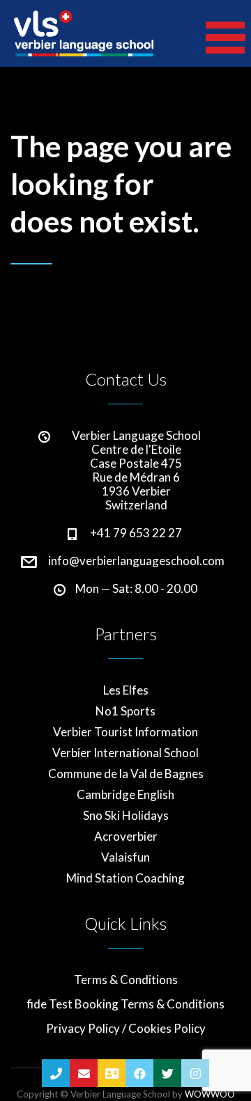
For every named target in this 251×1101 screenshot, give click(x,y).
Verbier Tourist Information (125, 732)
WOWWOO (210, 1094)
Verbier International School (125, 753)
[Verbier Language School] (83, 33)
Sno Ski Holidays (126, 816)
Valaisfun (125, 857)
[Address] (112, 1073)
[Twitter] (167, 1073)
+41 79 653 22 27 (136, 532)
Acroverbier (126, 836)
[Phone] (56, 1073)
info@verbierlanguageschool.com (136, 560)
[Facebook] (139, 1073)
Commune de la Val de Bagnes (126, 774)
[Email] (84, 1073)
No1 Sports (125, 711)
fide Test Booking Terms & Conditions (125, 1004)
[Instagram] (195, 1073)
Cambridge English (125, 795)
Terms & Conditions (126, 980)
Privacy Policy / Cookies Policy (126, 1029)
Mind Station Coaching (125, 878)
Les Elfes (126, 690)
